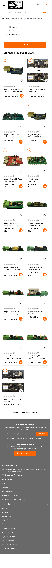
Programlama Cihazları (10, 495)
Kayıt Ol (42, 434)
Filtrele (25, 45)
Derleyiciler (6, 488)
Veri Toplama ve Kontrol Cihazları (13, 499)
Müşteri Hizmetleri (8, 520)
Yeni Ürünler (6, 512)
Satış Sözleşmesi (8, 541)
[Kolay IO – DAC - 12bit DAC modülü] (37, 249)
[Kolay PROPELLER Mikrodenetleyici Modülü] (37, 160)
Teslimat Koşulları (8, 533)
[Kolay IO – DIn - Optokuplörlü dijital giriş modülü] (13, 293)
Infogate (7, 89)
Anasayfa (5, 508)
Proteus (4, 484)
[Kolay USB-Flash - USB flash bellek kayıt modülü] (13, 160)
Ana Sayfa (5, 19)
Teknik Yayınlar (7, 491)
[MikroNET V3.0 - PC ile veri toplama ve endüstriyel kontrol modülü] (13, 116)
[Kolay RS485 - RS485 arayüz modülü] (13, 205)
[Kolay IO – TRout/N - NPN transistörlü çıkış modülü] (37, 337)
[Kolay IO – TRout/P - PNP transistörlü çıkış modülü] (13, 337)
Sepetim (5, 524)
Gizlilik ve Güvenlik (8, 548)
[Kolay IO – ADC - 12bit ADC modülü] (37, 205)
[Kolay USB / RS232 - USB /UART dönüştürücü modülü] (13, 70)
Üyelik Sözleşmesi (8, 537)
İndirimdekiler (7, 516)
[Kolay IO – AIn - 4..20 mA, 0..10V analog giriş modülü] (13, 249)
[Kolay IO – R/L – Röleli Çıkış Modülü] (37, 293)
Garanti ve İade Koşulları (10, 544)
